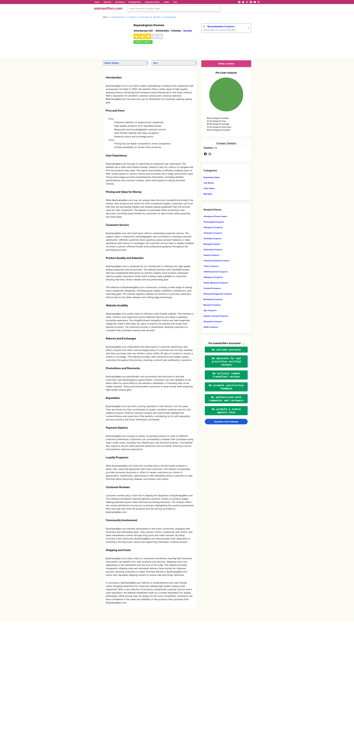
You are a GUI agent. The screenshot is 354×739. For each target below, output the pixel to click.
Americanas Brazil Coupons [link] (217, 260)
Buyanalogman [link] (170, 17)
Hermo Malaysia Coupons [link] (216, 283)
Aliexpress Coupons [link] (213, 227)
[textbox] (173, 8)
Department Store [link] (118, 17)
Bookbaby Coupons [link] (213, 299)
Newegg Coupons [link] (212, 244)
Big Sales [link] (157, 17)
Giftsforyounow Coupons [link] (216, 272)
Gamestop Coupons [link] (213, 249)
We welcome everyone (226, 349)
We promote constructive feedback (226, 387)
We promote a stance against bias (226, 410)
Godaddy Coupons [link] (213, 238)
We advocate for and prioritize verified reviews (226, 361)
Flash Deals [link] (145, 17)
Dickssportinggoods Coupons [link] (218, 294)
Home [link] (105, 17)
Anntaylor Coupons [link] (213, 233)
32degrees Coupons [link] (213, 277)
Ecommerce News (152, 2)
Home (97, 2)
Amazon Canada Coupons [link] (216, 316)
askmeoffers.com (108, 8)
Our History (120, 2)
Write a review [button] (226, 63)
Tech (175, 2)
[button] (226, 350)
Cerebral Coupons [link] (212, 288)
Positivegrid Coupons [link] (214, 222)
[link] (116, 37)
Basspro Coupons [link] (212, 305)
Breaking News (135, 2)
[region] (235, 44)
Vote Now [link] (187, 30)
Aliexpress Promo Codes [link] (215, 216)
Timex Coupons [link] (211, 266)
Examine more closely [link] (226, 421)
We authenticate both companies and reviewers (226, 399)
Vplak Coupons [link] (211, 327)
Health (166, 2)
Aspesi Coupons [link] (211, 255)
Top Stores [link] (133, 17)
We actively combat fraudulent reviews (226, 375)
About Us (107, 2)
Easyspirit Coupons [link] (213, 321)
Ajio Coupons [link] (210, 310)
